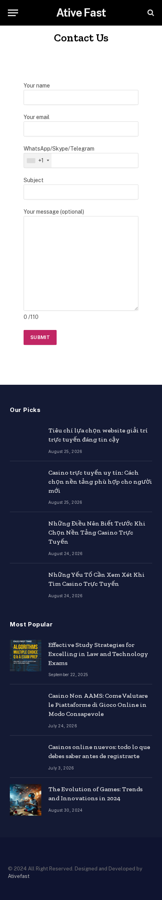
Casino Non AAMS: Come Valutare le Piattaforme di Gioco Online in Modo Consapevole (98, 704)
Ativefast (18, 876)
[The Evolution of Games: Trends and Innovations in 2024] (25, 800)
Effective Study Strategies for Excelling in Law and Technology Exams (98, 654)
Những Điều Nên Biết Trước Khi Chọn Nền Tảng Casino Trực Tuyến (96, 532)
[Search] (150, 13)
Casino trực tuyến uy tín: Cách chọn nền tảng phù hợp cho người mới (100, 481)
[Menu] (13, 13)
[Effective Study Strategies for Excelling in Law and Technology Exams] (25, 655)
